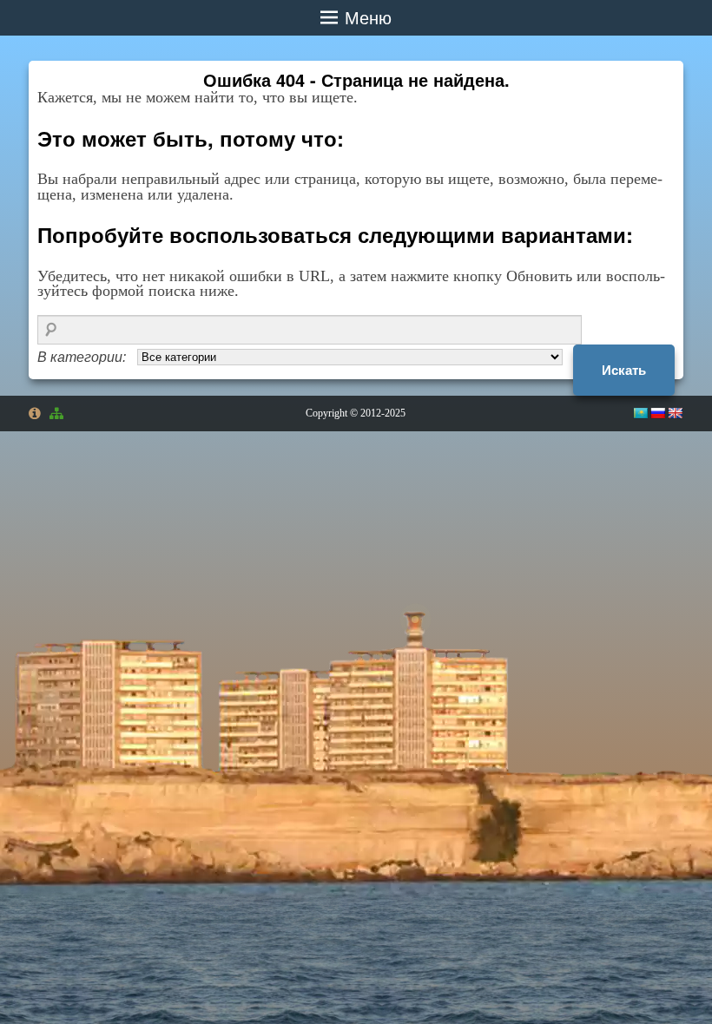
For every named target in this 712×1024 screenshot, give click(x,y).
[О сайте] (35, 413)
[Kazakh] (640, 413)
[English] (674, 413)
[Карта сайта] (59, 414)
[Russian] (657, 413)
